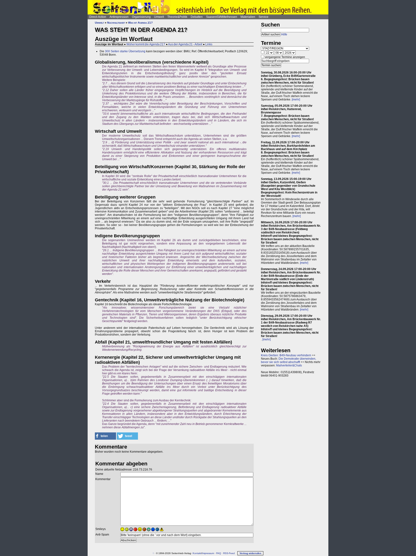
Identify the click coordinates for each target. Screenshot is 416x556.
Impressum (208, 553)
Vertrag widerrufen (250, 553)
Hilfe (284, 34)
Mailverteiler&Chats (289, 365)
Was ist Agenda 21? (140, 22)
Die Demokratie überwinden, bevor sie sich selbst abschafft (288, 360)
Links (208, 44)
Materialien (247, 17)
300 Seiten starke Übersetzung (125, 51)
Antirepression (119, 17)
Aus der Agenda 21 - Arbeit (185, 44)
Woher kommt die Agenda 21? (145, 44)
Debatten (197, 17)
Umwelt (159, 17)
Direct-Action (97, 17)
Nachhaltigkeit (116, 22)
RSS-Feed (229, 553)
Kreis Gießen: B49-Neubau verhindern (286, 355)
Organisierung (141, 17)
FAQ (218, 553)
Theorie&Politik (177, 17)
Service (263, 17)
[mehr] (296, 99)
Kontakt (197, 553)
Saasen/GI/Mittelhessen (221, 17)
